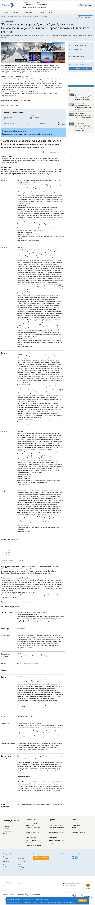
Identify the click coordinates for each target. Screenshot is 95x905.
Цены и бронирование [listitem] (78, 45)
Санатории (6, 829)
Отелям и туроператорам (56, 840)
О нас (74, 820)
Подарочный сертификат (56, 827)
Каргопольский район (31, 16)
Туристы (32, 115)
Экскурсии (6, 826)
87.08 (19, 858)
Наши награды (76, 825)
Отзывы (74, 827)
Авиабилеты (6, 836)
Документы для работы (33, 827)
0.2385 (20, 867)
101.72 (20, 861)
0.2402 (5, 867)
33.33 (19, 864)
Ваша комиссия (30, 830)
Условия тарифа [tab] (8, 560)
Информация (31, 837)
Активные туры (7, 831)
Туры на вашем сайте (32, 832)
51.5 (4, 869)
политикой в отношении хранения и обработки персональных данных (53, 902)
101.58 (5, 861)
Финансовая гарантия (78, 832)
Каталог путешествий (11, 821)
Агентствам (30, 820)
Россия (3, 16)
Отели (4, 824)
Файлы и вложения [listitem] (76, 57)
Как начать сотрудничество (34, 823)
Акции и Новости (31, 840)
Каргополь (44, 16)
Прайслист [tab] (21, 560)
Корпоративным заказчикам (57, 843)
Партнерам (53, 837)
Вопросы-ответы (54, 830)
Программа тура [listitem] (75, 49)
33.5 (4, 864)
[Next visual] (25, 52)
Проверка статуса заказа (33, 845)
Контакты (74, 823)
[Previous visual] (4, 52)
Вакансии (74, 830)
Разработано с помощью (10, 894)
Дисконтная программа (56, 825)
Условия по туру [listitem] (75, 53)
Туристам (52, 820)
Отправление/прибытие (33, 843)
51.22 (19, 869)
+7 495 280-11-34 (42, 4)
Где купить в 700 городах (56, 832)
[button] (13, 123)
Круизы (5, 833)
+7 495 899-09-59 (28, 4)
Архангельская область (15, 16)
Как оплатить (29, 825)
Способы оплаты (54, 823)
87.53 (4, 858)
